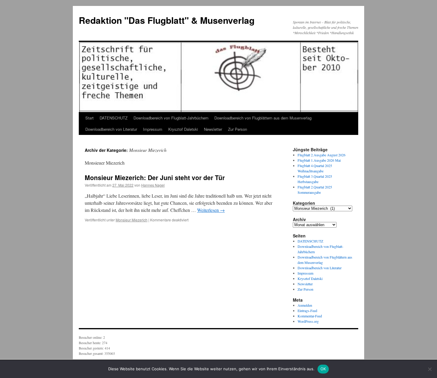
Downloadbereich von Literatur (111, 129)
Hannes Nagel (153, 185)
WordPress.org (308, 321)
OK (323, 368)
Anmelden (305, 305)
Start (89, 118)
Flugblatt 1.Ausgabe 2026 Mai (319, 160)
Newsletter (213, 129)
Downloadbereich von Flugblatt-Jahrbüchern (170, 118)
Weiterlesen (211, 210)
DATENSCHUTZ (114, 118)
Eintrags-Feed (307, 310)
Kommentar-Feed (310, 316)
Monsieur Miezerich (131, 219)
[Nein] (430, 369)
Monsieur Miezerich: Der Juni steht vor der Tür (155, 177)
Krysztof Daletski (183, 129)
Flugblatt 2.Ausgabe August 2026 (321, 154)
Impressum (152, 129)
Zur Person (237, 129)
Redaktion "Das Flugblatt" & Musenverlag (166, 20)
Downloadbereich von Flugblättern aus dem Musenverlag (263, 118)
